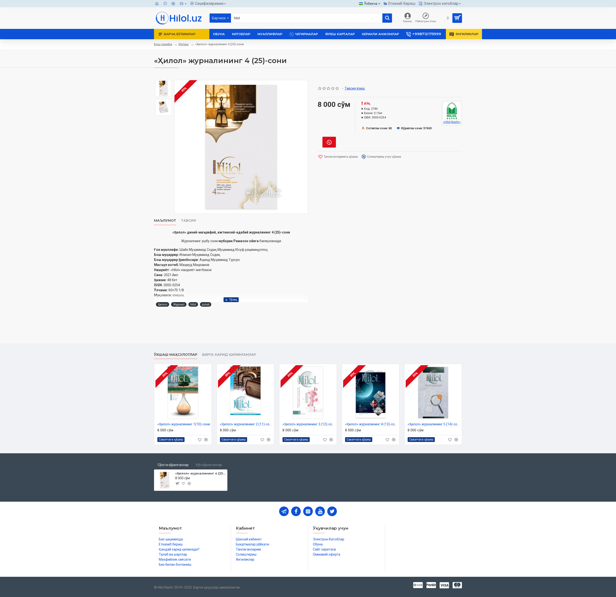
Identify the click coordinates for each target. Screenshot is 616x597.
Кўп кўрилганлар (209, 465)
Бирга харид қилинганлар (229, 355)
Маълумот (165, 221)
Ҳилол (162, 304)
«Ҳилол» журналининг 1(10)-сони (183, 424)
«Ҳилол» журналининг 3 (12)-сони (308, 424)
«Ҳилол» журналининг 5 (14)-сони (434, 424)
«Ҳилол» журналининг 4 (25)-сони (200, 473)
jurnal (205, 304)
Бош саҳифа (163, 44)
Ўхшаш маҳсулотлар (175, 355)
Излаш (184, 44)
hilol (193, 304)
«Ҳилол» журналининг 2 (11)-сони (246, 424)
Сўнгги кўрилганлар (173, 465)
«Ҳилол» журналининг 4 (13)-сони (371, 424)
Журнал (179, 304)
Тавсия (188, 221)
